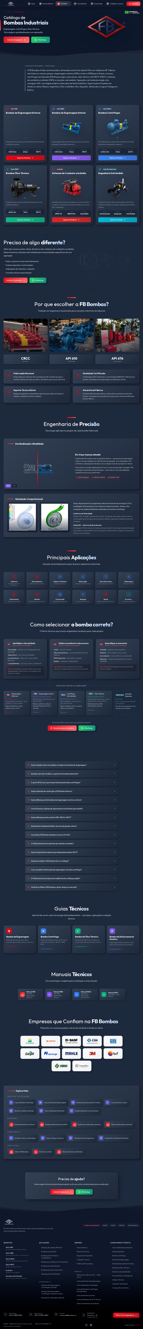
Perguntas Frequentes (85, 1260)
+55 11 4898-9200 (36, 2)
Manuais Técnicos (83, 1256)
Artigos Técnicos (118, 1284)
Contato (135, 8)
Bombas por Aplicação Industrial (52, 1302)
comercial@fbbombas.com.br (15, 2)
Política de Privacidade (85, 1268)
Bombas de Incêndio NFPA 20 (51, 1252)
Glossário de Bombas (120, 1288)
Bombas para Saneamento (50, 1270)
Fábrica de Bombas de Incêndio (88, 1308)
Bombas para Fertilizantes (50, 1278)
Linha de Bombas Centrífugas (87, 1290)
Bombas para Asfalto (48, 1256)
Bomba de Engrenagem (120, 1264)
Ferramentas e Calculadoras (122, 1280)
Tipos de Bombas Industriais (122, 1252)
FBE (14, 490)
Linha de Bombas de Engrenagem (88, 1286)
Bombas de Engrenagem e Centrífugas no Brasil (50, 1291)
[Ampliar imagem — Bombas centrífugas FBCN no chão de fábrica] (71, 339)
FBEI (8, 490)
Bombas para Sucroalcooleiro (52, 1274)
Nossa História (82, 1252)
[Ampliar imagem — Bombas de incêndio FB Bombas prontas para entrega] (26, 339)
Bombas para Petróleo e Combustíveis (50, 1261)
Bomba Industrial (118, 1256)
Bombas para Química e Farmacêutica (54, 1266)
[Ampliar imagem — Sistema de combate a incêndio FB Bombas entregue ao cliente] (117, 339)
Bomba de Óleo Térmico (120, 1272)
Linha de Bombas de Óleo (86, 1300)
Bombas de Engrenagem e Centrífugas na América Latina (52, 1297)
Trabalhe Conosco (83, 1264)
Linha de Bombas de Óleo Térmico (89, 1304)
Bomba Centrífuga (118, 1260)
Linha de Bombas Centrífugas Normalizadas (87, 1295)
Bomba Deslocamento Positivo (123, 1268)
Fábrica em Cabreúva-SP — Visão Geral (89, 1280)
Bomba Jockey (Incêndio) (121, 1276)
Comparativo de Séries (120, 1292)
